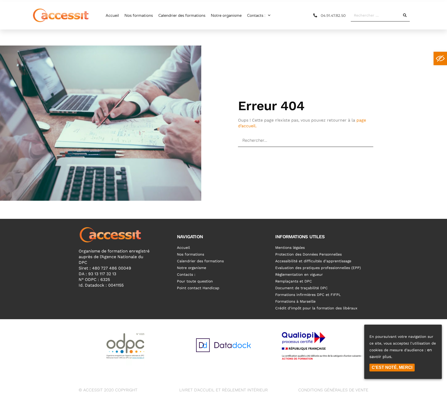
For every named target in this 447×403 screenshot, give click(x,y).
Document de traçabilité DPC (301, 288)
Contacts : (256, 15)
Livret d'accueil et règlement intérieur (223, 389)
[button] (440, 58)
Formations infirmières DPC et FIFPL (308, 295)
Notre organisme (226, 15)
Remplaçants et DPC (293, 281)
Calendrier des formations (181, 15)
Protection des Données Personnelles (308, 254)
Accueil (112, 15)
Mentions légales (290, 247)
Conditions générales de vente (333, 389)
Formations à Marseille (295, 301)
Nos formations (138, 15)
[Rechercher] (404, 15)
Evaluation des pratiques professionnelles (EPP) (318, 268)
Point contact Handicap (198, 288)
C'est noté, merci (392, 367)
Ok (357, 140)
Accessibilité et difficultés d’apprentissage (313, 261)
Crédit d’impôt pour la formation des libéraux (316, 308)
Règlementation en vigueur (299, 274)
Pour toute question (195, 281)
